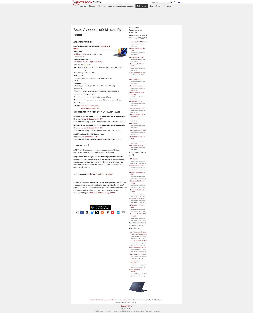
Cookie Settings (126, 306)
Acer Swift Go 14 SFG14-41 (138, 198)
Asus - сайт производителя (90, 106)
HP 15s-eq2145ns (135, 79)
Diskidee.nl (86, 137)
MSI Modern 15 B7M (136, 101)
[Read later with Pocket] (108, 212)
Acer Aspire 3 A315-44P (137, 57)
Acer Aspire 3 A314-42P (137, 165)
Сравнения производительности (121, 6)
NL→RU (95, 137)
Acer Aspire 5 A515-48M (137, 108)
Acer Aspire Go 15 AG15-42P (138, 42)
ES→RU (99, 119)
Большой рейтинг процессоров (102, 193)
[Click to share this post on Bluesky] (92, 212)
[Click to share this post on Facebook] (82, 212)
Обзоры (92, 6)
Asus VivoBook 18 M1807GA (138, 241)
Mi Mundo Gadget (88, 119)
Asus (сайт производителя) (90, 108)
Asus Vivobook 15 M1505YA (138, 130)
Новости (101, 6)
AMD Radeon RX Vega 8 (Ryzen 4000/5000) (88, 62)
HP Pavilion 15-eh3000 (136, 145)
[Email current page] (123, 212)
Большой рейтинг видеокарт (101, 174)
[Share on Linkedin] (118, 212)
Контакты (167, 6)
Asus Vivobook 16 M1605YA (138, 72)
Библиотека (141, 6)
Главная (83, 6)
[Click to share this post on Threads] (87, 212)
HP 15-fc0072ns (134, 123)
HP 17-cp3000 (134, 159)
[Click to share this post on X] (97, 212)
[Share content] (77, 212)
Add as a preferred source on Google (102, 207)
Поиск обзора (155, 6)
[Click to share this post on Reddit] (102, 212)
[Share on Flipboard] (113, 212)
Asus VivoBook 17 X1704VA (138, 254)
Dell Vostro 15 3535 (135, 86)
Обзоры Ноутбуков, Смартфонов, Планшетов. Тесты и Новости (110, 300)
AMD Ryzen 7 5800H (80, 54)
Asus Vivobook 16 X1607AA (138, 247)
